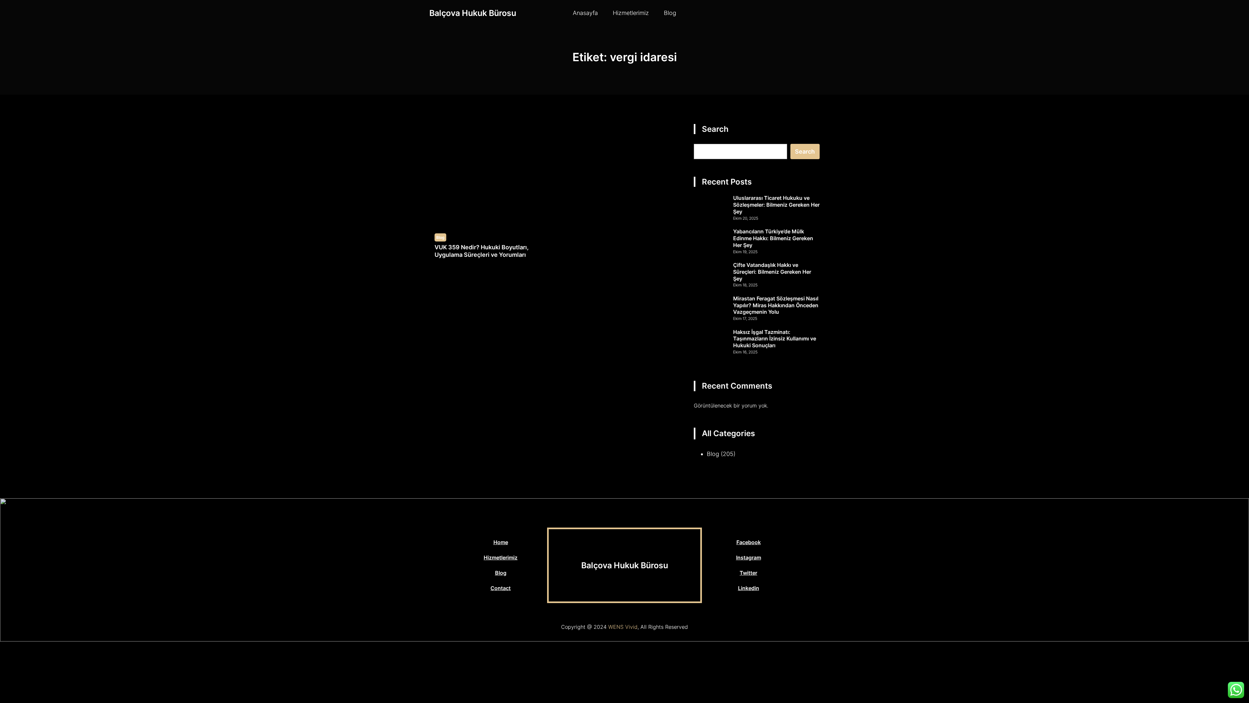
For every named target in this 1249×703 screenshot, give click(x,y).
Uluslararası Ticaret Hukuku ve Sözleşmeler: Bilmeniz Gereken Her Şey (776, 205)
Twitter (748, 573)
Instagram (748, 557)
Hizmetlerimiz (500, 557)
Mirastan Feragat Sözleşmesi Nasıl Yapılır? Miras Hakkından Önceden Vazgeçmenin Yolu (775, 305)
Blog (440, 237)
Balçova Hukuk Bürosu (472, 13)
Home (500, 542)
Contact (500, 588)
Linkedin (748, 588)
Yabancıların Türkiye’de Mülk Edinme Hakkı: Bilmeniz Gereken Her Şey (773, 238)
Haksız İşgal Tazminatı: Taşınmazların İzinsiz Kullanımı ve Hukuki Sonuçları (774, 339)
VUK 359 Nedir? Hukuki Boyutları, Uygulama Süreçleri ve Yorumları (482, 251)
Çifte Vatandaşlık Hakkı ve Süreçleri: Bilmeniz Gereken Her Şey (772, 272)
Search (805, 151)
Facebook (748, 542)
